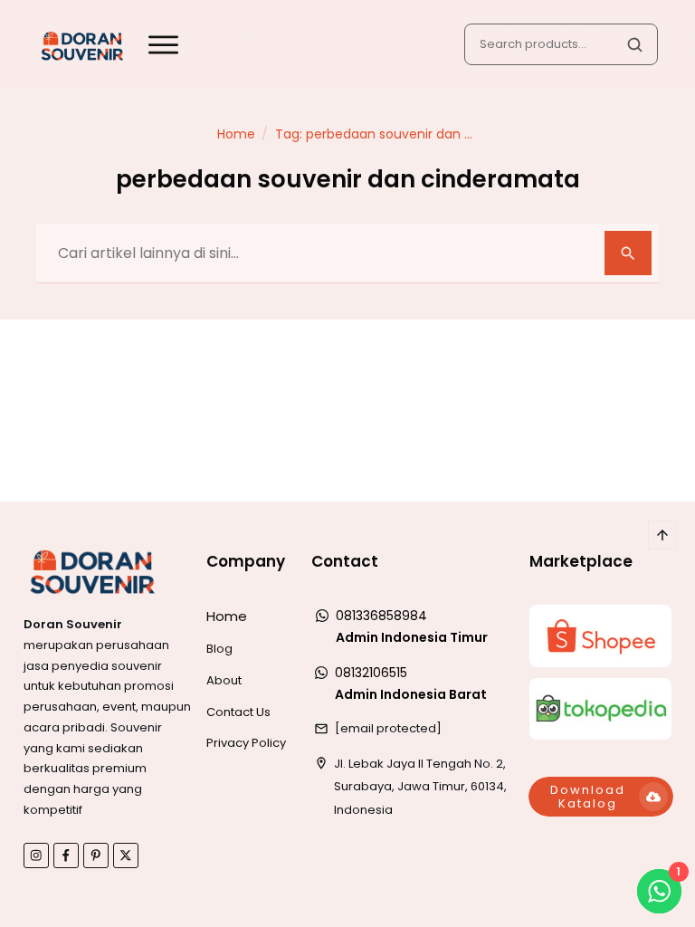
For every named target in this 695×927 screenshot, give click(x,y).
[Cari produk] (634, 44)
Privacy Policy (246, 742)
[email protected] (388, 728)
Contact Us (238, 712)
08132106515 (371, 673)
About (224, 680)
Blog (219, 648)
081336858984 (381, 616)
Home (226, 616)
